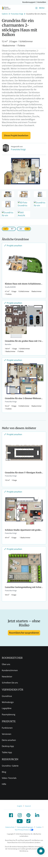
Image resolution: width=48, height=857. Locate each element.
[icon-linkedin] (37, 815)
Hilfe (4, 784)
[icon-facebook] (11, 815)
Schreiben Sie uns (10, 682)
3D (27, 229)
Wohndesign (8, 702)
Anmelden (41, 2)
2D (20, 229)
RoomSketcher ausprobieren (24, 632)
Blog (4, 772)
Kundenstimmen (10, 670)
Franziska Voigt (17, 14)
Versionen (6, 734)
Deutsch (28, 806)
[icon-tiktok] (28, 821)
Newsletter (7, 676)
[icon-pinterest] (28, 815)
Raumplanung (8, 714)
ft (12, 228)
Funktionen (7, 728)
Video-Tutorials (9, 778)
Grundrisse (7, 696)
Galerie (5, 14)
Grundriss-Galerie (10, 766)
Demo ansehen (9, 740)
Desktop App (8, 746)
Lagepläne (6, 708)
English (19, 806)
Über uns (6, 664)
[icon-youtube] (20, 821)
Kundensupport (29, 2)
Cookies (39, 827)
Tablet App (7, 752)
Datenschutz (10, 827)
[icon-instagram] (20, 815)
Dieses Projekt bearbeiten (16, 135)
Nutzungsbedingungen (25, 827)
